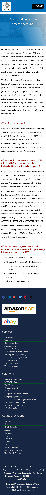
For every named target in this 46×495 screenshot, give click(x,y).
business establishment (34, 171)
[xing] (31, 297)
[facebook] (5, 297)
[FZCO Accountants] (6, 6)
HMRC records (9, 132)
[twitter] (21, 297)
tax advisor (17, 183)
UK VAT (9, 87)
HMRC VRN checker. (10, 199)
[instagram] (16, 297)
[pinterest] (27, 297)
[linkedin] (10, 297)
